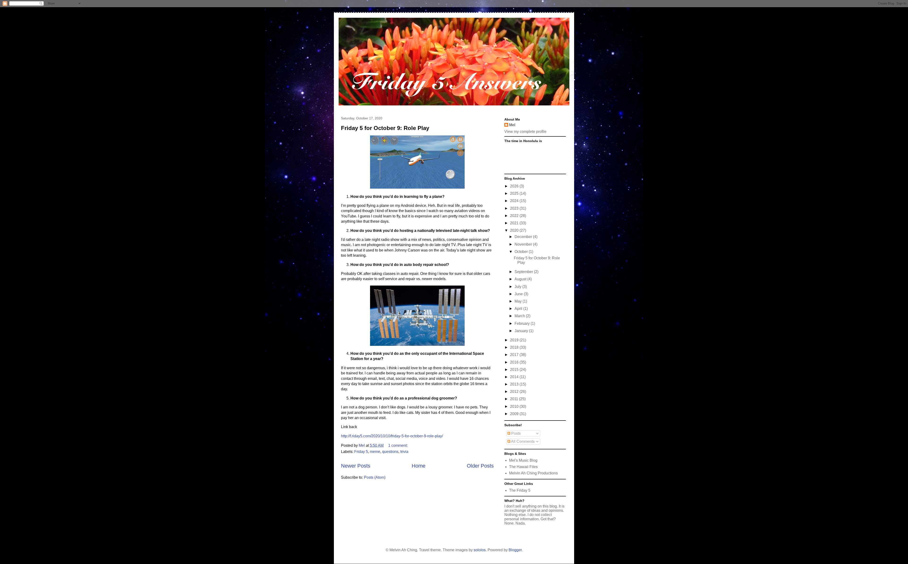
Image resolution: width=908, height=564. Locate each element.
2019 (514, 340)
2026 (514, 186)
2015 (514, 370)
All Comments (522, 441)
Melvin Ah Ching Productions (533, 473)
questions (390, 452)
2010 (514, 406)
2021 (514, 223)
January (522, 331)
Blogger (515, 550)
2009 (514, 414)
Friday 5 (361, 452)
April (519, 309)
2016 (514, 362)
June (519, 294)
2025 (514, 193)
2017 (514, 355)
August (521, 279)
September (524, 272)
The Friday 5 (519, 490)
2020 (514, 230)
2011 (514, 399)
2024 (514, 201)
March (520, 316)
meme (375, 452)
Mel (512, 125)
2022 (514, 216)
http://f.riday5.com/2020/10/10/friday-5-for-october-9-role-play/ (392, 436)
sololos (480, 550)
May (519, 301)
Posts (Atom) (374, 477)
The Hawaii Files (523, 467)
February (523, 323)
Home (418, 466)
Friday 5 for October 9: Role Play (385, 128)
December (524, 237)
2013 (514, 384)
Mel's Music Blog (523, 460)
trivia (404, 452)
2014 (514, 377)
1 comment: (398, 445)
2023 (514, 208)
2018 (514, 347)
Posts (515, 433)
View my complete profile (525, 132)
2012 (514, 392)
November (524, 244)
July (518, 287)
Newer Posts (355, 466)
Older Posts (480, 466)
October (522, 252)
